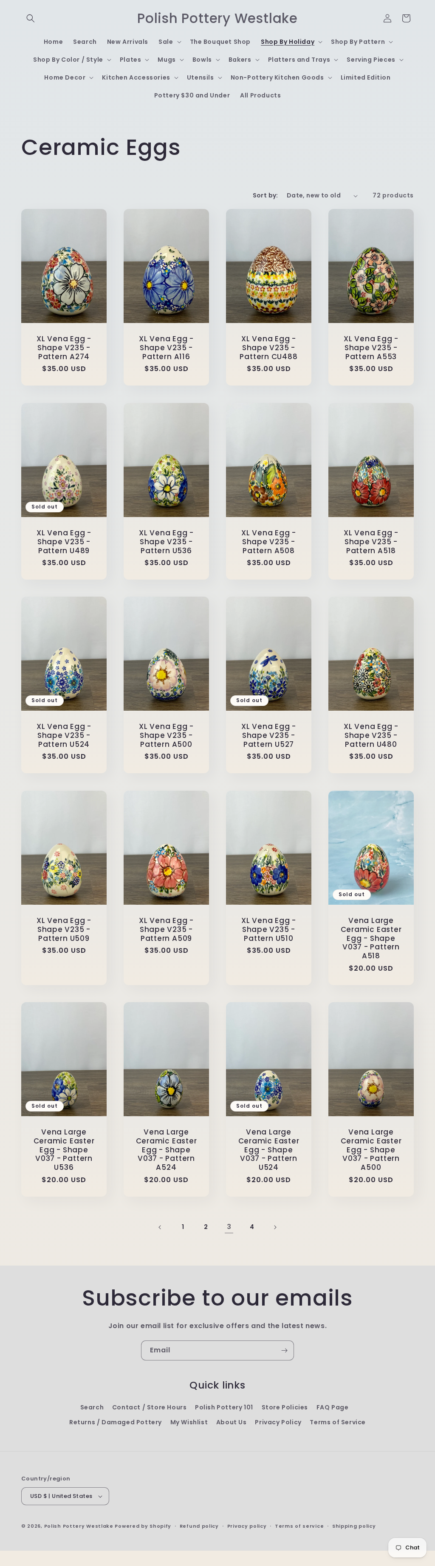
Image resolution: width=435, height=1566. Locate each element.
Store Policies (285, 1407)
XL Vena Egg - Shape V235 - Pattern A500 (166, 735)
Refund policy (199, 1526)
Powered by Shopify (143, 1526)
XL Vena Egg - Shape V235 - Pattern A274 (64, 347)
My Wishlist (189, 1422)
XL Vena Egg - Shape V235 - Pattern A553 (371, 347)
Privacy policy (247, 1526)
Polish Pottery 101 (224, 1407)
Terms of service (299, 1526)
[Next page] (275, 1227)
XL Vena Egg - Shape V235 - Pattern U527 (268, 735)
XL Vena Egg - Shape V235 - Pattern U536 (166, 542)
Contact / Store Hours (149, 1407)
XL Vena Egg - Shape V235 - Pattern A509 (166, 929)
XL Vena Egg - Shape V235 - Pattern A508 (268, 542)
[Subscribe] (284, 1350)
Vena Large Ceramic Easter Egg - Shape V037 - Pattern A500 (371, 1150)
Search (92, 1407)
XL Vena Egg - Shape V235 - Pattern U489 (64, 542)
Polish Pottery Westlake (78, 1526)
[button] (30, 18)
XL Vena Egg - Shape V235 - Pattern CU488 (268, 347)
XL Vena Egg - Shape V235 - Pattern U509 (64, 929)
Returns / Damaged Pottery (115, 1422)
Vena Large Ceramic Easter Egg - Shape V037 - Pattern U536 (64, 1150)
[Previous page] (160, 1227)
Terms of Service (338, 1422)
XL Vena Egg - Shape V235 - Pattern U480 (371, 735)
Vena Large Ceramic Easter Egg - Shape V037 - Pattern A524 (166, 1150)
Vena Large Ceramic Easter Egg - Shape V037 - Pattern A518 (371, 938)
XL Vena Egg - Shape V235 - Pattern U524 (64, 735)
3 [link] (229, 1227)
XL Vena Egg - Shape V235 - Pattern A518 (371, 542)
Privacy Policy (278, 1422)
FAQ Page (332, 1407)
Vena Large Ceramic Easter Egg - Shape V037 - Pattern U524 (268, 1150)
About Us (231, 1422)
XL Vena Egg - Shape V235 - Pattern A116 (166, 347)
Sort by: (265, 195)
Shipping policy (354, 1526)
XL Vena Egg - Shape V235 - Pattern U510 (268, 929)
